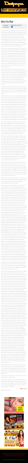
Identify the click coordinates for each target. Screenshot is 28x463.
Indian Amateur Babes (17, 454)
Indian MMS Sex (20, 455)
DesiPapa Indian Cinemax (7, 453)
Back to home (24, 388)
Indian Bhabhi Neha (12, 455)
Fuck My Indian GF (15, 453)
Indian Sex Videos (9, 454)
